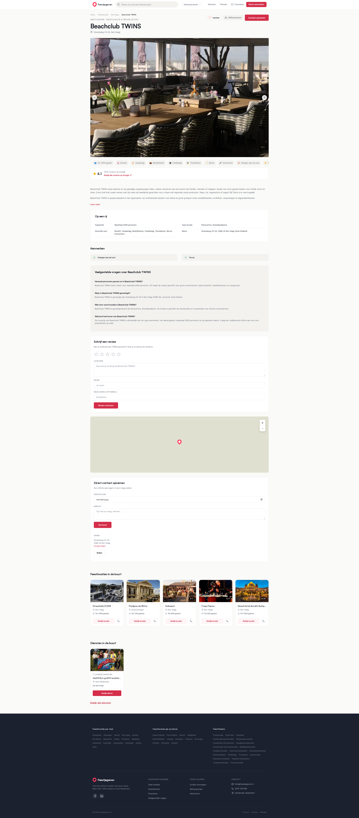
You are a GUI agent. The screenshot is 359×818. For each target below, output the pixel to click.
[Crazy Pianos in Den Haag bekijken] (215, 591)
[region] (179, 445)
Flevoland (165, 743)
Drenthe (156, 743)
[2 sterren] (101, 354)
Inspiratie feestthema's (241, 759)
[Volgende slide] (264, 97)
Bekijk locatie (103, 621)
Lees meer (95, 204)
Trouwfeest (243, 755)
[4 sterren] (113, 354)
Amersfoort (97, 743)
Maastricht (107, 739)
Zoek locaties (154, 784)
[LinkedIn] (101, 795)
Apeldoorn (136, 739)
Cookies (254, 812)
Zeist (94, 747)
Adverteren (195, 793)
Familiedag (232, 755)
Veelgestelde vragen (157, 798)
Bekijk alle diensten (100, 702)
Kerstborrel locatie (220, 751)
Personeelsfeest (219, 755)
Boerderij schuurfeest (221, 759)
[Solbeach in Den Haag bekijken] (179, 591)
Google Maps (99, 546)
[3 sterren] (107, 354)
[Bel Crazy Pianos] (227, 621)
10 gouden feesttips (220, 763)
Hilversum (125, 739)
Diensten (212, 4)
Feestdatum (100, 494)
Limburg (170, 739)
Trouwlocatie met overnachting (225, 747)
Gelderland (191, 735)
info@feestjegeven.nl (244, 784)
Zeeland (174, 743)
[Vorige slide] (94, 97)
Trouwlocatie (218, 735)
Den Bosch (97, 739)
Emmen (138, 743)
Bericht (98, 506)
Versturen (102, 525)
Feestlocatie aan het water (223, 739)
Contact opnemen (256, 18)
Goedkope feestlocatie (245, 743)
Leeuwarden (118, 743)
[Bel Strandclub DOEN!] (118, 621)
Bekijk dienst (107, 693)
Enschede (107, 743)
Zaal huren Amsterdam (238, 751)
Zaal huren (229, 735)
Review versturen (106, 405)
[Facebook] (95, 795)
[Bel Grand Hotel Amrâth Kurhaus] (263, 621)
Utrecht (117, 735)
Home (92, 15)
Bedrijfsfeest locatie (247, 747)
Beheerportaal (196, 789)
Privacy (246, 812)
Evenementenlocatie (257, 751)
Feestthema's (154, 789)
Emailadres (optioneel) (105, 392)
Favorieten (153, 793)
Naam (96, 380)
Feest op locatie (237, 763)
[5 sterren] (118, 354)
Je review (98, 361)
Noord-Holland (158, 735)
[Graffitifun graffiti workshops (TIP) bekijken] (107, 660)
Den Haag (115, 15)
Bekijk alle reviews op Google (116, 175)
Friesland (188, 739)
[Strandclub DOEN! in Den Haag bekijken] (107, 591)
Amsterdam (97, 735)
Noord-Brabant (158, 739)
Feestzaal (240, 735)
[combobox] (147, 4)
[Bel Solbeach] (191, 621)
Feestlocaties (103, 15)
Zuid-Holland (172, 735)
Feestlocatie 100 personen (223, 743)
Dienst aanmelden (256, 4)
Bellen (99, 553)
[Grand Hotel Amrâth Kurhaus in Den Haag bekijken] (252, 591)
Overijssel (179, 739)
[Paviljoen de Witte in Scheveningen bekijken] (143, 591)
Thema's (223, 4)
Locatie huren (255, 755)
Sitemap (263, 812)
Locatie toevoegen (198, 784)
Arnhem (135, 735)
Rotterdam (108, 735)
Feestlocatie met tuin (244, 739)
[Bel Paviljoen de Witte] (155, 621)
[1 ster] (96, 354)
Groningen (129, 743)
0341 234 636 (241, 788)
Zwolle (116, 739)
